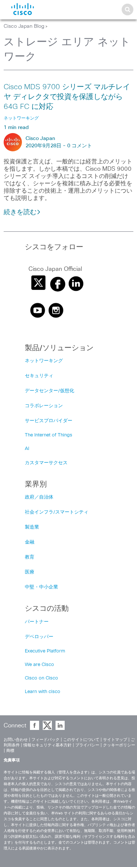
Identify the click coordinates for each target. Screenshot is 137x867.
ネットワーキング (44, 361)
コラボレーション (44, 406)
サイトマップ (115, 740)
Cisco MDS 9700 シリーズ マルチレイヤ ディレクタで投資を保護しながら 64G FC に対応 (67, 96)
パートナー (37, 622)
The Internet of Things (48, 435)
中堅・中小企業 (41, 587)
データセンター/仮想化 (49, 391)
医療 (29, 572)
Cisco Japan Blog (24, 26)
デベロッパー (39, 637)
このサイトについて (81, 740)
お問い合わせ (16, 740)
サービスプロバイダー (48, 421)
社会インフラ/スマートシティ (56, 512)
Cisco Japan (40, 138)
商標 (10, 751)
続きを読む (20, 212)
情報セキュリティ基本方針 (47, 745)
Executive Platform (45, 651)
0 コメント (79, 145)
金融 (29, 542)
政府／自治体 (39, 497)
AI (27, 448)
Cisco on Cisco (41, 678)
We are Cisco (39, 664)
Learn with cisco (42, 691)
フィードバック (45, 740)
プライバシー (87, 745)
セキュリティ (39, 376)
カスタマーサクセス (46, 463)
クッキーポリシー (119, 745)
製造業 (32, 527)
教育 (29, 557)
